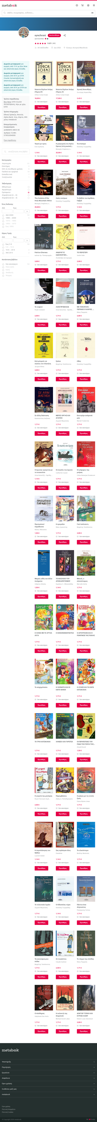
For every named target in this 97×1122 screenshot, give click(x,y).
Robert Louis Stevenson (85, 1019)
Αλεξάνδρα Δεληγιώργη (64, 258)
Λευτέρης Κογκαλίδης (84, 92)
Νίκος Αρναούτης (61, 527)
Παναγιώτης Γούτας (83, 910)
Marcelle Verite (82, 584)
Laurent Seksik (39, 856)
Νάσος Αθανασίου (41, 529)
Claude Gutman (61, 962)
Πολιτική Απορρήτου (8, 1109)
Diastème (59, 853)
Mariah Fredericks (83, 421)
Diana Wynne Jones (83, 801)
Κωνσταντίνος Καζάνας (42, 418)
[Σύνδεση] (88, 5)
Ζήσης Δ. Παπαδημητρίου (64, 799)
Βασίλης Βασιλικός (83, 853)
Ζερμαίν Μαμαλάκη (62, 421)
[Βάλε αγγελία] (77, 5)
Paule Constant (40, 310)
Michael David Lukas (63, 1019)
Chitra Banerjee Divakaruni (86, 475)
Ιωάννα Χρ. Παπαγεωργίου (43, 255)
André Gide (81, 255)
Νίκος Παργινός (82, 312)
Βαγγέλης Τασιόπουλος (63, 364)
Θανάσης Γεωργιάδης (84, 146)
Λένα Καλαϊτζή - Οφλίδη (64, 310)
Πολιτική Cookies (7, 1112)
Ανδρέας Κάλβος (40, 584)
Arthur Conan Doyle (41, 95)
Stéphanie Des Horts (41, 1016)
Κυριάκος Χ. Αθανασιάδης (64, 584)
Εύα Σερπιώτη (39, 146)
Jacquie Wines (39, 366)
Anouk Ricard (81, 747)
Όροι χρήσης (6, 1106)
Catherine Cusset (61, 473)
